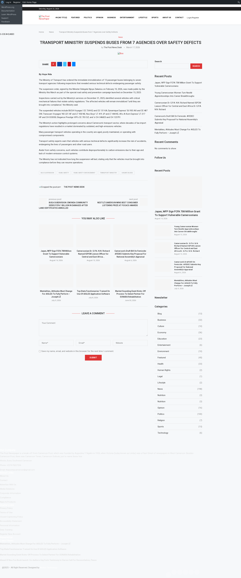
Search (158, 61)
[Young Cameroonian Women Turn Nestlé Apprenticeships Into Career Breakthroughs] (163, 230)
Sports (154, 18)
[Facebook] (198, 9)
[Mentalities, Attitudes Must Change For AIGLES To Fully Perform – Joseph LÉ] (56, 275)
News (51, 32)
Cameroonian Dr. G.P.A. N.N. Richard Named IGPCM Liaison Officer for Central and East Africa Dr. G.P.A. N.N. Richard (178, 106)
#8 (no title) (61, 18)
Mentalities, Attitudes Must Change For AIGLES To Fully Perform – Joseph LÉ (56, 294)
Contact (179, 18)
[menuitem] (2, 2)
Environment (180, 351)
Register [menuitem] (17, 2)
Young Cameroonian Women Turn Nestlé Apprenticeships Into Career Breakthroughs (186, 229)
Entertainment (127, 18)
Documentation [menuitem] (8, 11)
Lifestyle (142, 18)
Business (111, 18)
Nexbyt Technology (48, 567)
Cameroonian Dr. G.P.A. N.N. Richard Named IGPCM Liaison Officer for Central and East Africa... (93, 254)
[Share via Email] (73, 64)
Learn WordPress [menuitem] (8, 14)
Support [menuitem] (4, 18)
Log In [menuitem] (8, 2)
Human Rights (180, 370)
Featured (75, 18)
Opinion (99, 18)
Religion (180, 420)
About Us (166, 18)
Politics (88, 18)
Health (180, 364)
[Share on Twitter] (65, 64)
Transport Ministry (108, 173)
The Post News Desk (113, 47)
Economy (180, 332)
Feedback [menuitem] (5, 21)
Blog (180, 313)
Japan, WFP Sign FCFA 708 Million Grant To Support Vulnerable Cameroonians (56, 254)
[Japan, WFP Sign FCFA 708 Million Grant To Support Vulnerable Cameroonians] (56, 235)
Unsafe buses (127, 173)
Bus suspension (47, 173)
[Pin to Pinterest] (69, 64)
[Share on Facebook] (59, 64)
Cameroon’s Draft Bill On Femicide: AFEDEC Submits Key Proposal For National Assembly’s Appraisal (130, 254)
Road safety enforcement (84, 173)
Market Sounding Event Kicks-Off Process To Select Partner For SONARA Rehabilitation (130, 294)
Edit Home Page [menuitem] (30, 2)
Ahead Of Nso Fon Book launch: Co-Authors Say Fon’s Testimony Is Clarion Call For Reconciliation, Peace (48, 560)
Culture (180, 326)
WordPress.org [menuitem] (7, 7)
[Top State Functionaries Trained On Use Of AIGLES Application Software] (93, 275)
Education (180, 339)
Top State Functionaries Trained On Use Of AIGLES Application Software (33, 549)
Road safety (64, 173)
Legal (180, 376)
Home (41, 32)
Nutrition (180, 395)
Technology (180, 433)
